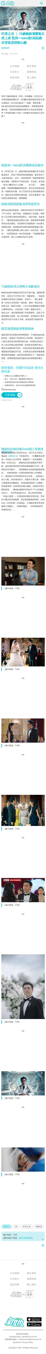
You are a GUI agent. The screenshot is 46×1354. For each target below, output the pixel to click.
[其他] (43, 49)
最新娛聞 (5, 48)
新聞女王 (13, 456)
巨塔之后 (27, 1226)
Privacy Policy (28, 1342)
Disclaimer (17, 1342)
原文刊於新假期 (26, 1238)
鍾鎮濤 (39, 1226)
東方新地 (4, 54)
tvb (16, 1226)
